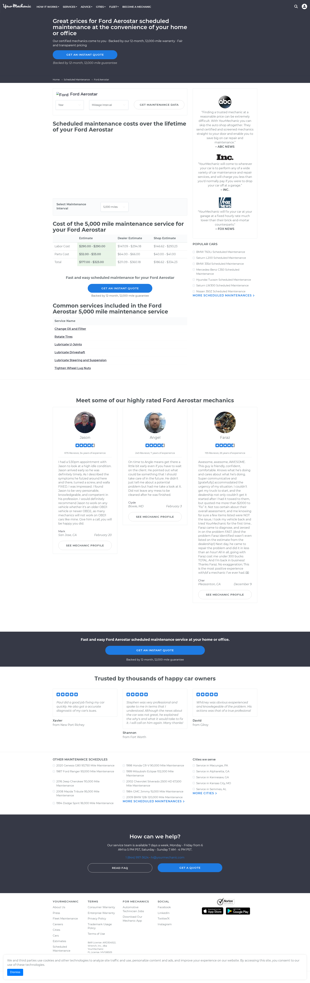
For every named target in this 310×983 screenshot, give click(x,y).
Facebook (164, 907)
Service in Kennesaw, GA (212, 777)
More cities (204, 793)
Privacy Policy (97, 918)
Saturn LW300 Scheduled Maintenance (222, 285)
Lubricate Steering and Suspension (81, 360)
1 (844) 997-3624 (137, 857)
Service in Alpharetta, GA (212, 771)
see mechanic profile (85, 545)
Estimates (59, 941)
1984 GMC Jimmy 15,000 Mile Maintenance (154, 791)
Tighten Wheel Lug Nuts (73, 368)
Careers (58, 924)
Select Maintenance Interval (71, 206)
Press (56, 913)
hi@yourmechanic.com (167, 857)
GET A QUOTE (190, 867)
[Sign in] (304, 6)
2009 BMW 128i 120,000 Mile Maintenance (154, 797)
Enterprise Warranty (101, 913)
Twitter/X (164, 918)
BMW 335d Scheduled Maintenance (220, 263)
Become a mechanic (136, 6)
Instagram (165, 924)
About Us (59, 907)
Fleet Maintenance (65, 918)
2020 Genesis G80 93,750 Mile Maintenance (85, 765)
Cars (56, 935)
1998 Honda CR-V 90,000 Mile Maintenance (155, 765)
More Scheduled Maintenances (223, 295)
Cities (56, 929)
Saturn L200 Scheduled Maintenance (221, 257)
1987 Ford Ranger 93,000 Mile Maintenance (85, 771)
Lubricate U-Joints (68, 344)
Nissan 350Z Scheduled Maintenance (220, 291)
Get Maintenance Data (159, 104)
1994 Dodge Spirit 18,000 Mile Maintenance (85, 803)
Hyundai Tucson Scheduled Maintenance (223, 279)
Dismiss (15, 972)
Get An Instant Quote (120, 288)
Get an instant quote (85, 54)
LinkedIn (164, 913)
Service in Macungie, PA (212, 765)
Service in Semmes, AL (211, 789)
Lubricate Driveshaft (70, 352)
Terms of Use (96, 933)
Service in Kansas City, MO (213, 783)
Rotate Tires (63, 336)
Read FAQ (120, 868)
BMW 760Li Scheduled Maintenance (220, 252)
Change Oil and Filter (70, 329)
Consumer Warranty (101, 907)
